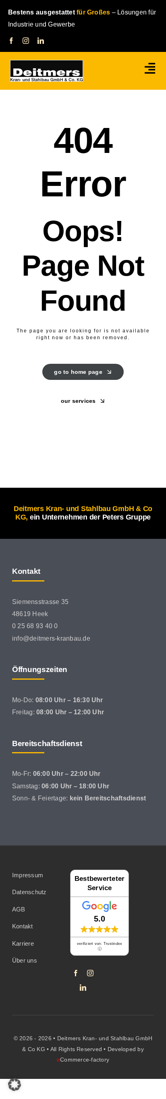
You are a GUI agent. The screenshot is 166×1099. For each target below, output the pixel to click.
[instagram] (26, 40)
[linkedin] (40, 40)
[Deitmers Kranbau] (46, 63)
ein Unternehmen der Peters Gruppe (90, 517)
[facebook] (11, 40)
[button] (14, 1084)
